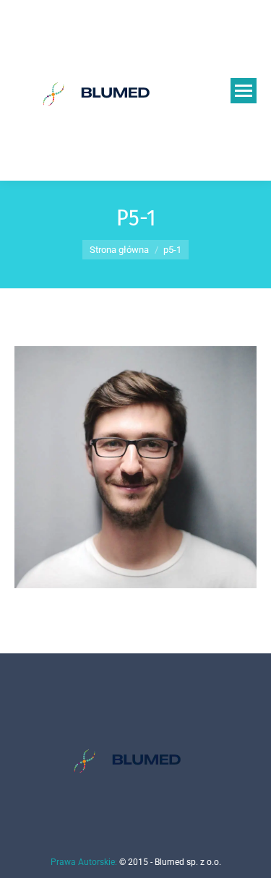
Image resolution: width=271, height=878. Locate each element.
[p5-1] (135, 467)
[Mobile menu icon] (244, 90)
